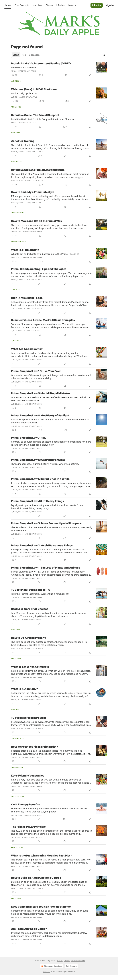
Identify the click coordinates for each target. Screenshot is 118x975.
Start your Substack (53, 966)
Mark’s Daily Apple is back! (25, 93)
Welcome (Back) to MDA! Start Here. (34, 89)
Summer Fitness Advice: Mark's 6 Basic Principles (43, 320)
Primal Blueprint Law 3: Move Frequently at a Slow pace (46, 523)
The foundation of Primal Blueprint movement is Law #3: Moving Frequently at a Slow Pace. (51, 529)
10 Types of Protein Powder (28, 717)
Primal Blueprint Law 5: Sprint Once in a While (40, 478)
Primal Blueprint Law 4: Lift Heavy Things (37, 501)
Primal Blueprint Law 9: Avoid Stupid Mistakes (40, 393)
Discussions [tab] (34, 55)
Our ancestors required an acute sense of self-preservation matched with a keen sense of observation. (50, 399)
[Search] (104, 55)
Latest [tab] (16, 55)
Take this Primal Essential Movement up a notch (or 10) (40, 593)
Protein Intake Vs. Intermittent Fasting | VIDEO (41, 63)
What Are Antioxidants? (27, 348)
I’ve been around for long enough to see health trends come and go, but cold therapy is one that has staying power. (49, 810)
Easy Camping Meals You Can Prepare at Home (41, 906)
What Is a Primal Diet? (25, 249)
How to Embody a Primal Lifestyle (32, 192)
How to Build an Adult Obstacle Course (36, 877)
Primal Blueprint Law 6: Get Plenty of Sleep (38, 459)
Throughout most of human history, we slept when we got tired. (45, 463)
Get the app (71, 966)
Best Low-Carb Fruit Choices (29, 608)
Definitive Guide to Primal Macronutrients (38, 169)
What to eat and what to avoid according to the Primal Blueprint (45, 253)
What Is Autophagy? (24, 688)
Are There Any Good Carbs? (29, 928)
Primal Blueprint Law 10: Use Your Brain (36, 371)
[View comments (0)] (40, 127)
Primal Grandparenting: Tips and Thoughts (38, 269)
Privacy (60, 960)
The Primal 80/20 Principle (28, 826)
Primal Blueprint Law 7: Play (28, 437)
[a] (101, 67)
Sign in (110, 5)
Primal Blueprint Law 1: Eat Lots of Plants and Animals (45, 567)
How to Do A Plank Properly (28, 637)
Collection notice (78, 960)
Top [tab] (24, 55)
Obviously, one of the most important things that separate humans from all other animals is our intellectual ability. (51, 377)
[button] (8, 5)
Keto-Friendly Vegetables (27, 775)
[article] (59, 69)
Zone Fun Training (22, 141)
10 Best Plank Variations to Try (30, 589)
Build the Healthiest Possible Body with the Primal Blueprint (43, 119)
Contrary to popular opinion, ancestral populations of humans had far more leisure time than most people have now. (51, 443)
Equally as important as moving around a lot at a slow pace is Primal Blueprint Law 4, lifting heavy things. (47, 507)
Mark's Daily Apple (27, 71)
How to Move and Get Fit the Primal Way (36, 220)
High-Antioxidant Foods (27, 297)
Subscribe (96, 5)
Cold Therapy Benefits (25, 804)
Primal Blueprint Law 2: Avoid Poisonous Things (42, 545)
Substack (46, 971)
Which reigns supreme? (23, 67)
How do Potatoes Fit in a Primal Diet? (34, 746)
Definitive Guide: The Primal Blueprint (35, 115)
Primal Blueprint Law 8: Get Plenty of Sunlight (40, 415)
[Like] (13, 283)
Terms (67, 960)
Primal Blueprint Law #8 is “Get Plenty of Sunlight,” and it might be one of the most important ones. (50, 421)
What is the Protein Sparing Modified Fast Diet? (41, 855)
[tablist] (26, 55)
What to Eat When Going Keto (30, 666)
